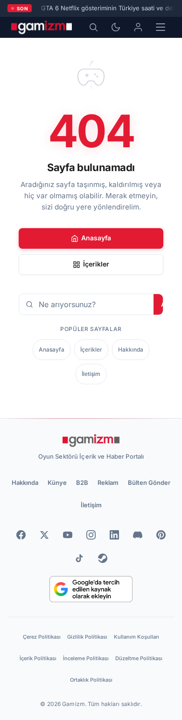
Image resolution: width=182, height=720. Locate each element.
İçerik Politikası (38, 658)
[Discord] (137, 535)
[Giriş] (138, 27)
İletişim (91, 373)
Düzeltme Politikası (138, 658)
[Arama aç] (93, 27)
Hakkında (130, 349)
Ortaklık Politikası (91, 680)
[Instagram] (91, 535)
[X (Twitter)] (44, 535)
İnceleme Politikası (86, 658)
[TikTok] (79, 558)
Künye (57, 482)
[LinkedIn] (114, 535)
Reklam (108, 482)
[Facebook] (21, 535)
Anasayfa (96, 238)
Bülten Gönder (149, 482)
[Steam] (102, 558)
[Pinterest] (161, 535)
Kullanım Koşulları (136, 637)
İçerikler (96, 264)
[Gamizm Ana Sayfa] (41, 27)
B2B (82, 482)
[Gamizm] (91, 440)
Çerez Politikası (42, 637)
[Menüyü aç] (160, 27)
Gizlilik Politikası (87, 637)
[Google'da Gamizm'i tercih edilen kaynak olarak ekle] (91, 589)
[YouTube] (67, 535)
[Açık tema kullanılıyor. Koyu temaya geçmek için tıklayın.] (115, 27)
